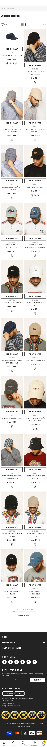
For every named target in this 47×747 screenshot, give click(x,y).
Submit (37, 680)
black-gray (12, 140)
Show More (23, 615)
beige (10, 63)
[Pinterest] (16, 662)
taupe (35, 544)
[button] (22, 24)
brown (35, 369)
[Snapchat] (28, 662)
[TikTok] (22, 662)
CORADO (12, 53)
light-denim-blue (12, 255)
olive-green (13, 63)
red (38, 195)
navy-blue (8, 63)
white (35, 313)
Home (3, 8)
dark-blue (36, 429)
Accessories (11, 8)
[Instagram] (10, 662)
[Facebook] (4, 662)
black (16, 63)
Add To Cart (12, 49)
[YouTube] (35, 662)
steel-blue (12, 198)
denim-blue (35, 255)
